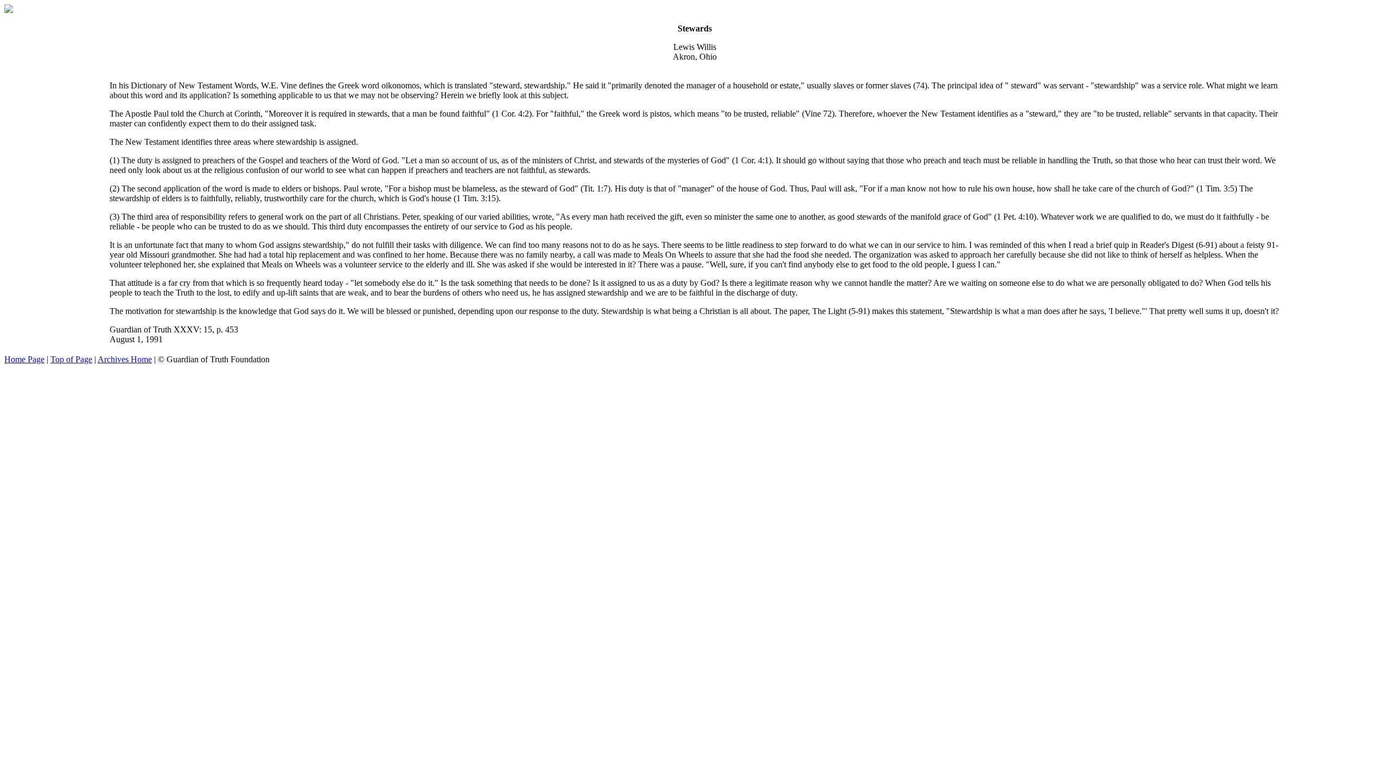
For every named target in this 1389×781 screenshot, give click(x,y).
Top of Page (71, 359)
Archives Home (125, 359)
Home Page (24, 359)
